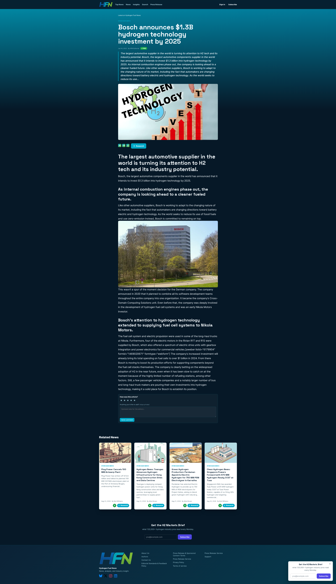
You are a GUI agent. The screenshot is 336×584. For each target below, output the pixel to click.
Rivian (186, 340)
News (128, 4)
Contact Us (146, 560)
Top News (119, 4)
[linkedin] (115, 575)
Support (208, 557)
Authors (144, 557)
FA (120, 145)
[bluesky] (100, 575)
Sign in (222, 4)
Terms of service (180, 566)
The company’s (179, 353)
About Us (145, 553)
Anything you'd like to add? (134, 404)
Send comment (127, 420)
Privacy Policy (178, 562)
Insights (136, 4)
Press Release (156, 4)
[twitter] (105, 575)
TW (124, 145)
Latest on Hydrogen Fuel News (129, 15)
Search (145, 4)
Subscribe (232, 4)
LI (127, 145)
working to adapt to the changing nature (189, 205)
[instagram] (110, 575)
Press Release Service (182, 559)
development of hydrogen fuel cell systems (150, 307)
